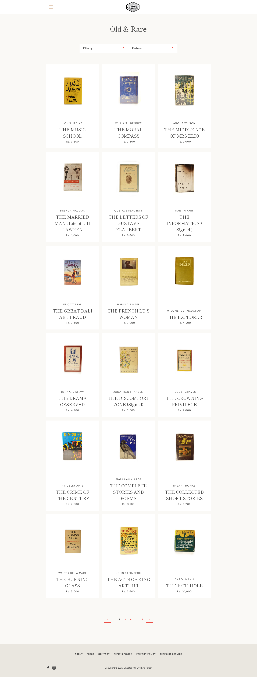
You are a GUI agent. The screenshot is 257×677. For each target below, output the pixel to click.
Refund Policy (123, 654)
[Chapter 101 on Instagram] (54, 667)
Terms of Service (171, 654)
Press (90, 654)
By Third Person (144, 667)
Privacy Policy (146, 654)
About (79, 654)
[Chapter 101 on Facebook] (48, 667)
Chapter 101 (130, 667)
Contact (104, 654)
